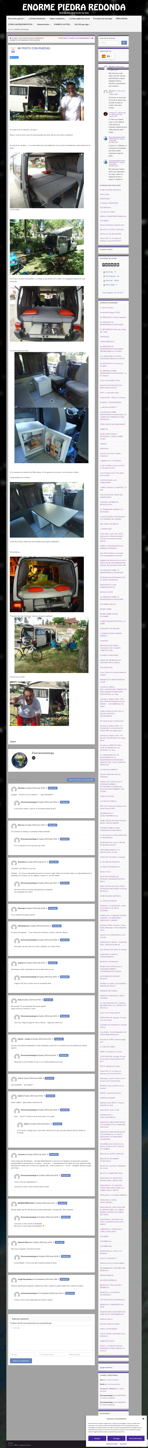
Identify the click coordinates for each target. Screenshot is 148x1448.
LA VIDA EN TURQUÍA (108, 901)
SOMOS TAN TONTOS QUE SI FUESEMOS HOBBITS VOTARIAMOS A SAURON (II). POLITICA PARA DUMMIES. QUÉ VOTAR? (112, 786)
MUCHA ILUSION (106, 592)
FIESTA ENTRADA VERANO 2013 (112, 225)
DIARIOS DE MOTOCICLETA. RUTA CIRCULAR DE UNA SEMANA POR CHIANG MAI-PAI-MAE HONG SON (113, 563)
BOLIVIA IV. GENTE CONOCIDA (112, 229)
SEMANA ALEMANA (107, 1098)
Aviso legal (123, 1444)
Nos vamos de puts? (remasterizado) (112, 721)
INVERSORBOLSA (25, 1203)
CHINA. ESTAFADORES (108, 1329)
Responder (52, 788)
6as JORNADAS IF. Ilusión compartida (117, 138)
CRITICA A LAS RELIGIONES (111, 234)
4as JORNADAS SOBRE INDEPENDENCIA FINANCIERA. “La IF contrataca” (113, 373)
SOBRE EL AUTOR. (62, 24)
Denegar (116, 1438)
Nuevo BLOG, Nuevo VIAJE (109, 1110)
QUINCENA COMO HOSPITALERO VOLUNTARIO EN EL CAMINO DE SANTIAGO (112, 1124)
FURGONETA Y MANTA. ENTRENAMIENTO (75, 38)
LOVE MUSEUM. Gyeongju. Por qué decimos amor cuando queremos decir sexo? (112, 1059)
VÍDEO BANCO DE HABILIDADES (112, 424)
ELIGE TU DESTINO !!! (108, 1258)
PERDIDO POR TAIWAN (108, 991)
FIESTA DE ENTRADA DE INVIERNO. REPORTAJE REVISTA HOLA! (112, 879)
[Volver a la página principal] (74, 8)
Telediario (103, 444)
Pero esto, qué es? (16, 18)
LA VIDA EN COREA (107, 212)
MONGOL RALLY (106, 1319)
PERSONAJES (121, 18)
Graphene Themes (25, 1445)
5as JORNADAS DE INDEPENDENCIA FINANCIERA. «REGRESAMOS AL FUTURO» (112, 349)
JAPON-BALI (104, 337)
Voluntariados (43, 24)
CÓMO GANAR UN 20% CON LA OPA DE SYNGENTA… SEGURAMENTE (111, 713)
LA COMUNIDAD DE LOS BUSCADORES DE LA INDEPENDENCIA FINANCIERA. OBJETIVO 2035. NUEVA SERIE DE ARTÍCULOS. (112, 760)
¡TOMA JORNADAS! (107, 342)
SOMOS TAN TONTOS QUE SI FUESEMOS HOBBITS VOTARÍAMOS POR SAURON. (27, 39)
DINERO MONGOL (107, 1275)
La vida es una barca (115, 114)
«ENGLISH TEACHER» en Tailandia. (113, 857)
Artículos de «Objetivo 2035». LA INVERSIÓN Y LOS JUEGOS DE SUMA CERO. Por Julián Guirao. (111, 728)
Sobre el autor (104, 194)
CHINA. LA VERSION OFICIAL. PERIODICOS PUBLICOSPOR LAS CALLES (112, 1348)
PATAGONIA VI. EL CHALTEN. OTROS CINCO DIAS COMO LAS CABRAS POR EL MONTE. (112, 1188)
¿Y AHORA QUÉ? (106, 529)
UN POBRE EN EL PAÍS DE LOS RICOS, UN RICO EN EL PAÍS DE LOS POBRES (112, 1146)
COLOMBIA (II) (105, 1241)
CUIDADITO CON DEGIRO (109, 628)
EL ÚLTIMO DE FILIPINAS (110, 862)
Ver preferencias (135, 1438)
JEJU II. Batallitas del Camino (110, 1066)
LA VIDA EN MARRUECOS (110, 867)
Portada (10, 29)
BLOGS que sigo (82, 24)
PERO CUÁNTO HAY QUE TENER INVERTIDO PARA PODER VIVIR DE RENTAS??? (113, 888)
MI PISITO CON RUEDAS (109, 962)
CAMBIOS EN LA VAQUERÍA (110, 461)
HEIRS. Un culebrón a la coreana (111, 1052)
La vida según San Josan (79, 18)
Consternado (104, 641)
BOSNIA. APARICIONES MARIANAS (113, 216)
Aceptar (97, 1438)
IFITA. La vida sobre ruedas (109, 393)
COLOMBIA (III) (106, 1246)
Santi (20, 1096)
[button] (143, 1419)
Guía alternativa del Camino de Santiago (113, 949)
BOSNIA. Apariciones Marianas (110, 1093)
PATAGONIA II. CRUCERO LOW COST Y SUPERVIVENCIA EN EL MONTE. (112, 1222)
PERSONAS (104, 449)
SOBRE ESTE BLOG (107, 1341)
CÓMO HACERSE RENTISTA (20, 24)
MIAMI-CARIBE (106, 609)
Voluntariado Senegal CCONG (110, 312)
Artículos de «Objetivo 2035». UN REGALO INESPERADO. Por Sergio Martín (112, 738)
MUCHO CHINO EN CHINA (110, 1324)
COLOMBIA (104, 221)
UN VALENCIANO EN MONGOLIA (112, 1300)
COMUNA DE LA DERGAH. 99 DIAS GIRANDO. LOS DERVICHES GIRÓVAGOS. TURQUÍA (113, 918)
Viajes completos (57, 18)
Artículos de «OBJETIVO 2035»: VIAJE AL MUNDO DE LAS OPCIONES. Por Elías (111, 747)
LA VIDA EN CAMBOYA (108, 769)
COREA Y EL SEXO (107, 796)
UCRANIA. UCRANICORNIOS (110, 402)
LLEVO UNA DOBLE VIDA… (110, 380)
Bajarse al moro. (105, 872)
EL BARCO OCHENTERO (109, 203)
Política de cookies (112, 1444)
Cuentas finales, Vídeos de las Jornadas (112, 397)
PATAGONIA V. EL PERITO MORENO (113, 1195)
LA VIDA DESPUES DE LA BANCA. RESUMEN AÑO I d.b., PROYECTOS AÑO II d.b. (113, 1005)
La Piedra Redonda (37, 18)
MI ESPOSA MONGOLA (108, 1280)
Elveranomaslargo (115, 137)
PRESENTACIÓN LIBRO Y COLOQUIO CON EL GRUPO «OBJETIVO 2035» (110, 648)
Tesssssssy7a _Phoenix (116, 113)
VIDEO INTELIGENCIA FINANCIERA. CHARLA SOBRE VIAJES (111, 436)
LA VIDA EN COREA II (108, 801)
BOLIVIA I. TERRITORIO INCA (111, 1173)
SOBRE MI (104, 429)
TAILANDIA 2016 (106, 667)
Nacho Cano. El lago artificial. (110, 1013)
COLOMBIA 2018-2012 (108, 604)
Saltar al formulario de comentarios (80, 780)
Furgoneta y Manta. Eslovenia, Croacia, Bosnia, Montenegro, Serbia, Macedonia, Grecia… (113, 927)
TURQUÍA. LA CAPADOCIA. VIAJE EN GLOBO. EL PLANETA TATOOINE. (112, 908)
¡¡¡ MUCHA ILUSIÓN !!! (108, 407)
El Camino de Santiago (102, 18)
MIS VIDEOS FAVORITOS (109, 524)
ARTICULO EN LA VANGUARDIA (112, 1263)
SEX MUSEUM (105, 207)
